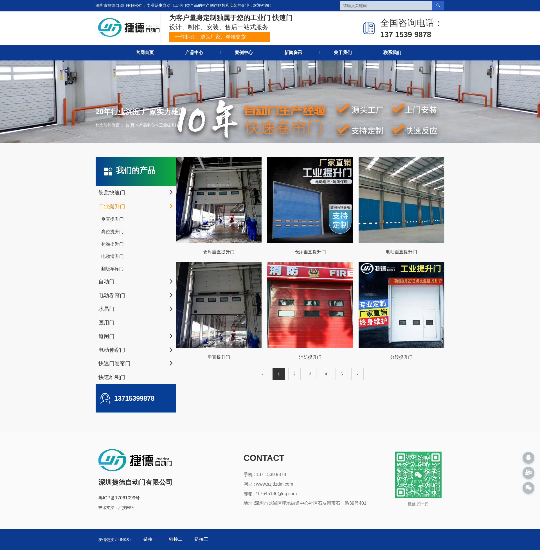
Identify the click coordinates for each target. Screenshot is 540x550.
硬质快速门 (111, 192)
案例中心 (244, 52)
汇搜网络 (126, 507)
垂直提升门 (112, 219)
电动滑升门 (112, 256)
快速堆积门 (111, 377)
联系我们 (392, 52)
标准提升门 (112, 244)
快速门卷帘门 (114, 363)
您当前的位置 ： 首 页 (116, 125)
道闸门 (106, 336)
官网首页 (145, 52)
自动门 (106, 282)
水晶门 (106, 309)
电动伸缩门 (111, 350)
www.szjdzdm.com (274, 484)
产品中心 (194, 52)
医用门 (106, 323)
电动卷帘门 (111, 295)
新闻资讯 (293, 52)
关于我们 (343, 52)
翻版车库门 (112, 268)
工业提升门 (111, 206)
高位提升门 (112, 231)
